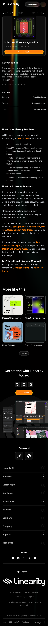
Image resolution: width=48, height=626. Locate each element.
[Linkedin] (24, 558)
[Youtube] (35, 558)
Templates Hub (11, 13)
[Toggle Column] (43, 468)
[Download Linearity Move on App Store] (29, 456)
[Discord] (12, 558)
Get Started (24, 393)
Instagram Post (22, 13)
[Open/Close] (43, 4)
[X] (29, 558)
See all (24, 353)
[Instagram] (18, 558)
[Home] (11, 4)
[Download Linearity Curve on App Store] (19, 456)
